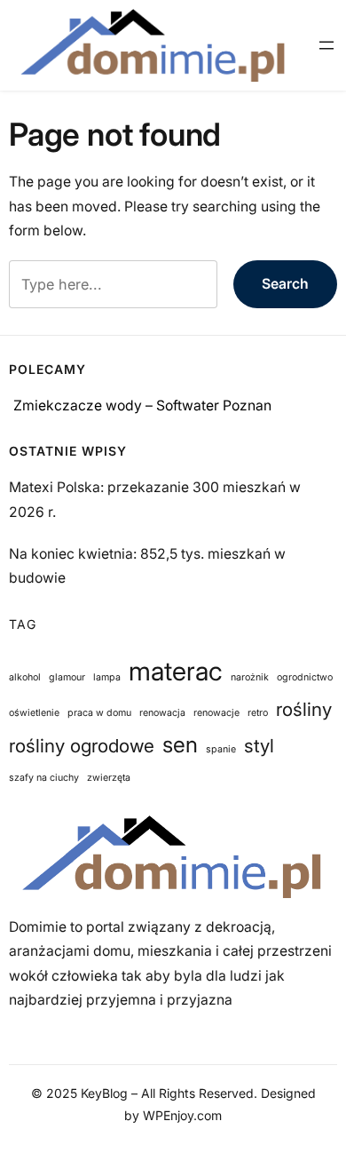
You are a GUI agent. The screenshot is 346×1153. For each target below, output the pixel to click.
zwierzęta (108, 777)
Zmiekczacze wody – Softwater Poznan (142, 405)
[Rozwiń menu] (326, 45)
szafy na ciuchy (44, 777)
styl (259, 746)
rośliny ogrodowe (81, 746)
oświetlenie (34, 713)
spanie (221, 749)
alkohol (25, 677)
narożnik (250, 677)
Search (285, 283)
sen (180, 744)
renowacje (216, 713)
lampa (107, 677)
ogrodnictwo (305, 677)
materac (176, 671)
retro (258, 713)
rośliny (304, 709)
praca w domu (99, 713)
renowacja (162, 713)
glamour (67, 677)
